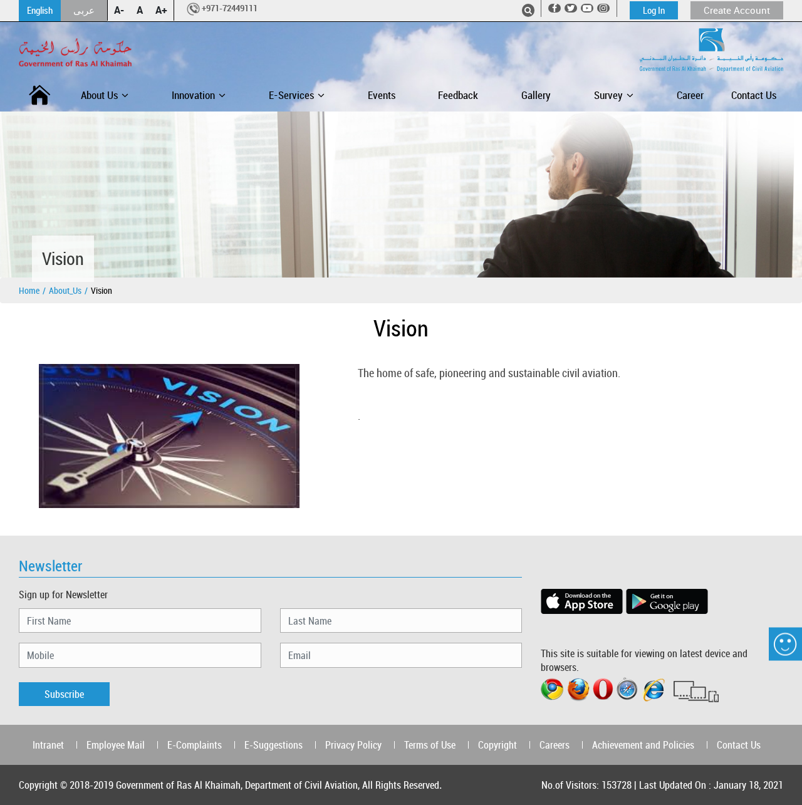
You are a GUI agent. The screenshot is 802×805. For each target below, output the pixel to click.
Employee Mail (115, 745)
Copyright (497, 745)
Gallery (536, 95)
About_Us (65, 290)
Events (381, 95)
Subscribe (64, 694)
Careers (554, 745)
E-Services (291, 95)
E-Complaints (194, 745)
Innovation (193, 95)
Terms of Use (430, 745)
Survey (608, 95)
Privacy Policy (353, 745)
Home (29, 290)
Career (690, 95)
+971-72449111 (230, 8)
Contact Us (753, 95)
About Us (99, 95)
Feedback (458, 95)
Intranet (48, 745)
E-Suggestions (273, 745)
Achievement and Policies (643, 745)
